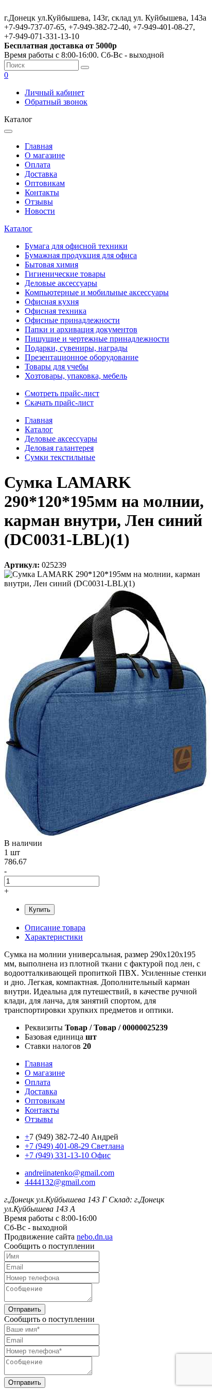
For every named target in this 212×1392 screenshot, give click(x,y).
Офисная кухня (52, 301)
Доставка (41, 173)
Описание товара (55, 927)
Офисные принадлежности (72, 320)
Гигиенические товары (65, 273)
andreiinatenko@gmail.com (69, 1172)
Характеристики (54, 936)
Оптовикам (45, 183)
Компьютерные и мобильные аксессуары (97, 292)
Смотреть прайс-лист (62, 393)
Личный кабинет (54, 92)
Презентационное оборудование (81, 357)
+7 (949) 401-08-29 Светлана (74, 1146)
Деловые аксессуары (61, 283)
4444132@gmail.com (60, 1182)
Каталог (18, 228)
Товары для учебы (57, 366)
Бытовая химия (51, 264)
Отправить (24, 1309)
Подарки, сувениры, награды (76, 348)
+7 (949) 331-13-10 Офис (68, 1155)
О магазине (45, 155)
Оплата (37, 164)
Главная (38, 146)
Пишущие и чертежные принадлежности (97, 338)
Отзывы (39, 201)
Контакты (42, 192)
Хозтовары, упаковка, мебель (76, 375)
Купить (39, 909)
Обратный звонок (56, 101)
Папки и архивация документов (81, 329)
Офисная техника (55, 311)
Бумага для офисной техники (76, 246)
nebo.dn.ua (95, 1236)
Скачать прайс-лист (59, 402)
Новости (40, 211)
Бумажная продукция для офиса (81, 255)
